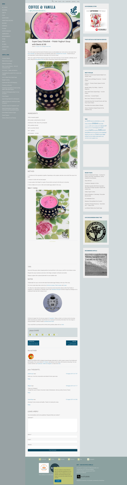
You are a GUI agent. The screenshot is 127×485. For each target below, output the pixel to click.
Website (30, 444)
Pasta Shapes (5, 96)
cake (103, 121)
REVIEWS (4, 23)
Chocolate (101, 123)
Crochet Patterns (6, 58)
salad (103, 134)
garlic (102, 127)
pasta (91, 134)
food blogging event (96, 127)
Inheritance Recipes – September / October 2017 (72, 343)
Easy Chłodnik (31, 53)
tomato (90, 138)
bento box (93, 121)
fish (91, 127)
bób (42, 59)
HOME (56, 1)
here (59, 363)
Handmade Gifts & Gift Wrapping (9, 82)
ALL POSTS (4, 7)
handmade (87, 130)
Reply (29, 379)
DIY (106, 126)
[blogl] (44, 468)
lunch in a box (98, 132)
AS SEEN (4, 44)
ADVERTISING (5, 47)
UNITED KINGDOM (6, 31)
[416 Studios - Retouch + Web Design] (94, 476)
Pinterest (72, 459)
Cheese (86, 123)
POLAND (4, 28)
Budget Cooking (6, 80)
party (89, 134)
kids (100, 130)
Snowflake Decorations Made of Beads (94, 105)
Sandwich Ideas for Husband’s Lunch (10, 105)
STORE (3, 39)
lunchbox (88, 132)
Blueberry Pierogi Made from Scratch (93, 201)
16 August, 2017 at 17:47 (71, 373)
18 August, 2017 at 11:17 (71, 385)
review (100, 134)
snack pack (98, 136)
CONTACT (4, 49)
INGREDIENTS (5, 33)
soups (65, 285)
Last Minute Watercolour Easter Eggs (93, 208)
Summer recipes (51, 285)
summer (86, 138)
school (87, 136)
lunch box (93, 132)
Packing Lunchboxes (7, 85)
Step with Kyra (88, 180)
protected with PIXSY (49, 321)
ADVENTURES (5, 18)
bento (88, 121)
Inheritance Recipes (56, 289)
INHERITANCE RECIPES (7, 20)
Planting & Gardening (7, 63)
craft (90, 126)
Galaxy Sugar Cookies (90, 191)
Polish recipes (58, 285)
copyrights (51, 318)
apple (86, 121)
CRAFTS (4, 12)
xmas (97, 138)
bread (101, 121)
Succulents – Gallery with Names (9, 70)
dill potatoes (38, 59)
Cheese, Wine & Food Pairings (9, 117)
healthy (91, 130)
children (95, 123)
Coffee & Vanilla (41, 7)
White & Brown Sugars (7, 61)
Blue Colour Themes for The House (93, 98)
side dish (90, 136)
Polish (97, 134)
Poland (94, 134)
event (86, 127)
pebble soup (30, 373)
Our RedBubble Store (90, 198)
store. (62, 324)
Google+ (63, 459)
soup (102, 136)
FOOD (3, 15)
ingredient (96, 130)
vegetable (93, 138)
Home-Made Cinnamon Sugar (9, 112)
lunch (104, 130)
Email (29, 439)
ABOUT (3, 41)
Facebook (39, 363)
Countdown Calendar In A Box (92, 183)
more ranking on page (46, 474)
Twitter (44, 363)
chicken (90, 123)
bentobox (97, 121)
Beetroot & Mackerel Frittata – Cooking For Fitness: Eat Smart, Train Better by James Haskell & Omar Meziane (95, 176)
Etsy (81, 459)
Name (29, 434)
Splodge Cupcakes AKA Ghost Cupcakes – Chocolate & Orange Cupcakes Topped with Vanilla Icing (95, 187)
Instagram (49, 363)
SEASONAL (4, 10)
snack (93, 136)
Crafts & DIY (97, 126)
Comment (30, 417)
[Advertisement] (52, 253)
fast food (89, 127)
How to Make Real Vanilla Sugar (9, 77)
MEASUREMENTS (6, 36)
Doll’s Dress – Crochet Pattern (92, 96)
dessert (102, 126)
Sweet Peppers (5, 115)
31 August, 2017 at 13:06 (71, 399)
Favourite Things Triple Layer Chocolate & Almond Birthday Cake (33, 343)
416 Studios (45, 362)
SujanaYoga (30, 399)
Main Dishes (48, 46)
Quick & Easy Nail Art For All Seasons (10, 99)
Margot (44, 46)
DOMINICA (4, 25)
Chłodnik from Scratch (61, 53)
